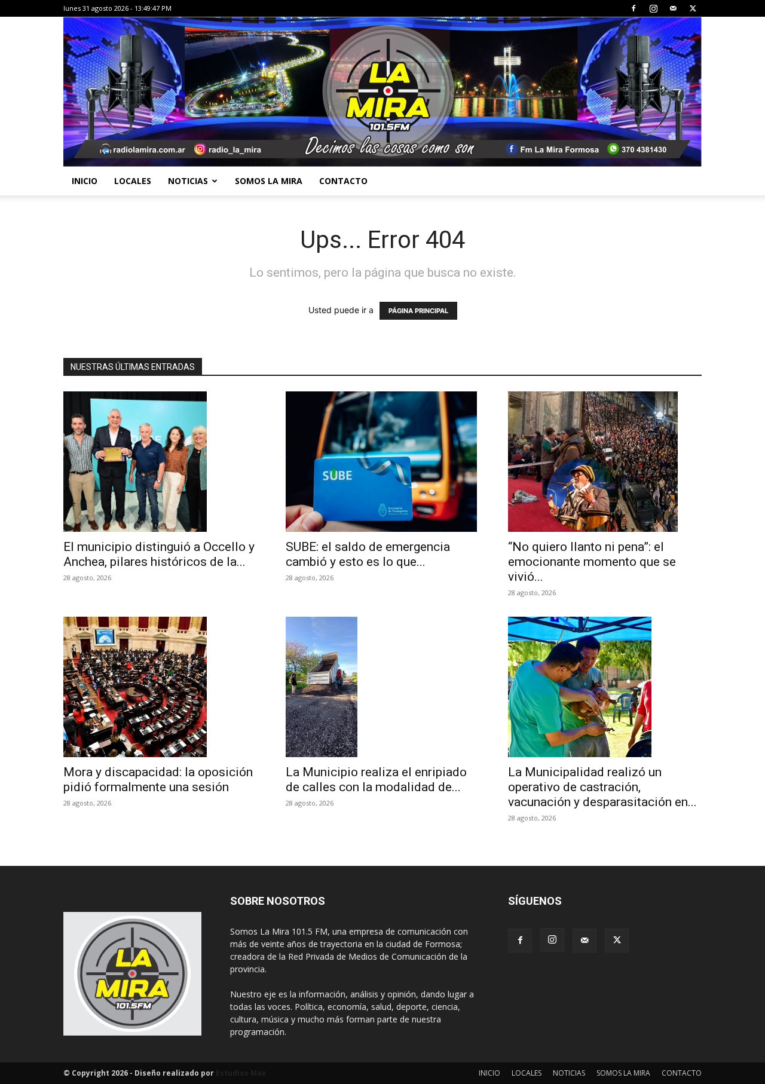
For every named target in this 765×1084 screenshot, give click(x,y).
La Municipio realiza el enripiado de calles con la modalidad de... (376, 779)
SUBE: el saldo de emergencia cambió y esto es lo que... (368, 554)
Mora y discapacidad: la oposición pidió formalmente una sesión (158, 779)
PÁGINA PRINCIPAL (418, 311)
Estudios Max (241, 1073)
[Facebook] (633, 8)
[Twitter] (693, 8)
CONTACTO (343, 180)
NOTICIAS (188, 180)
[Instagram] (653, 8)
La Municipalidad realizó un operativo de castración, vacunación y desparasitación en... (602, 787)
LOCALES (132, 180)
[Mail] (673, 8)
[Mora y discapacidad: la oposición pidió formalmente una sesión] (160, 687)
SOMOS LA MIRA (268, 180)
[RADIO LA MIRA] (382, 92)
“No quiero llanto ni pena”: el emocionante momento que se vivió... (592, 562)
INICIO (84, 180)
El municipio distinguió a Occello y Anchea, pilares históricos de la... (159, 554)
